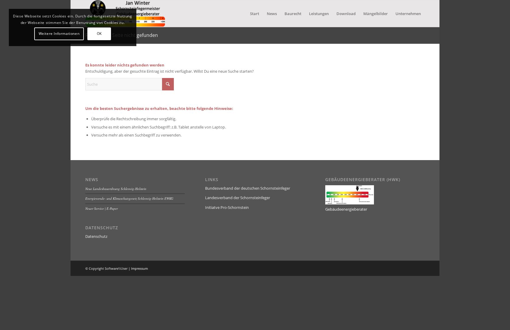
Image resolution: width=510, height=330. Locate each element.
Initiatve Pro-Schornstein (227, 207)
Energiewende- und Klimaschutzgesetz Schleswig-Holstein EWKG (129, 198)
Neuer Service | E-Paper (101, 208)
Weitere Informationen (59, 33)
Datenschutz (96, 236)
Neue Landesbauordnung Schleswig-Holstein (115, 188)
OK (99, 33)
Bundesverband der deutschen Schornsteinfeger (247, 188)
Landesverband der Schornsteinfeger (237, 197)
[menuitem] (254, 13)
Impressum (139, 268)
